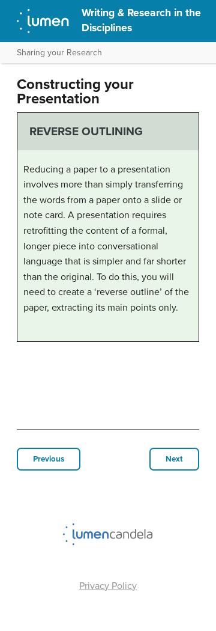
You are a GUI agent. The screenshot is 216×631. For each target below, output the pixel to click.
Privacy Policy (108, 586)
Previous (48, 459)
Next (174, 459)
